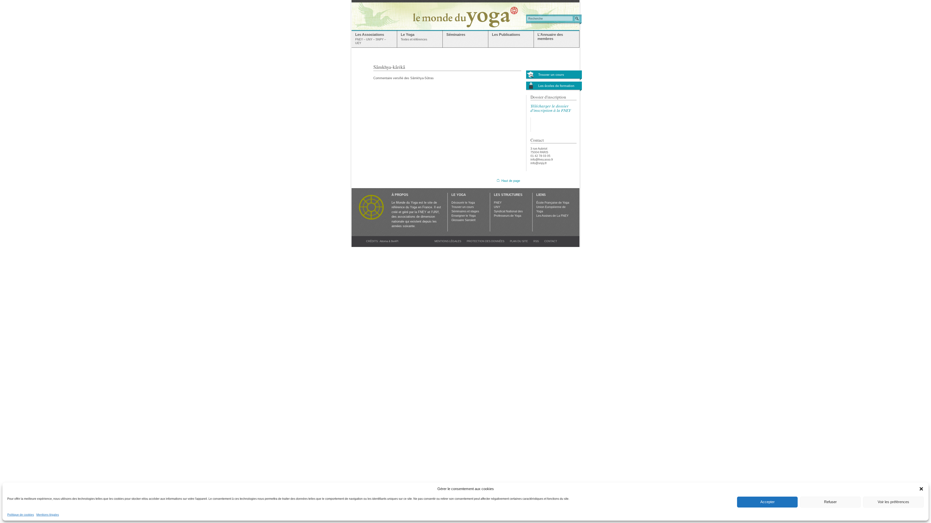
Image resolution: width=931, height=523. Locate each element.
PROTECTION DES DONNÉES (485, 241)
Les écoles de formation (556, 86)
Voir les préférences (893, 502)
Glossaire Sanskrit (463, 220)
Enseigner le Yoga (463, 215)
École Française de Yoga (552, 202)
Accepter (767, 502)
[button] (921, 488)
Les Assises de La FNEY (552, 215)
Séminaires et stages (465, 211)
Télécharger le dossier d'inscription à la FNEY (550, 108)
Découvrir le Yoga (463, 202)
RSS (536, 241)
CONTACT (550, 241)
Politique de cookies (20, 514)
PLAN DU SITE (519, 241)
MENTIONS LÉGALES (447, 241)
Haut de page (510, 181)
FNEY (498, 202)
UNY (497, 207)
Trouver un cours (551, 75)
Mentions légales (47, 514)
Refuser (830, 502)
